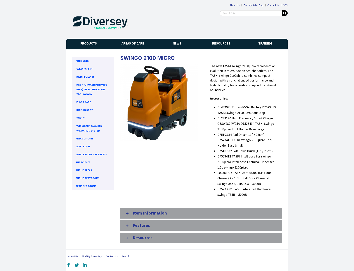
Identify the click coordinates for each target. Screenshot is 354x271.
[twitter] (76, 265)
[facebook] (68, 265)
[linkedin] (85, 265)
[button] (201, 213)
